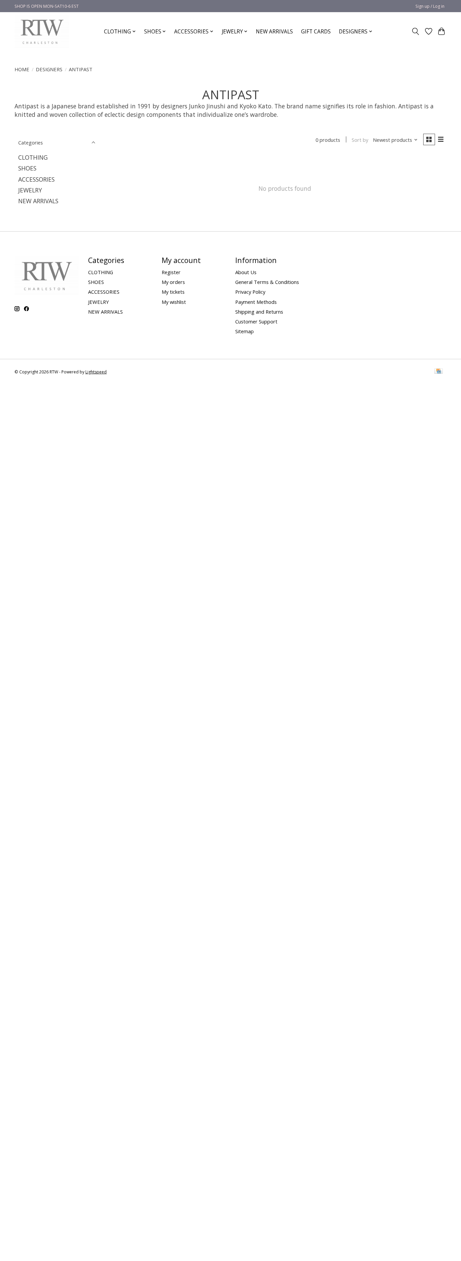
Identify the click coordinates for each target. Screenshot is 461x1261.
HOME (22, 69)
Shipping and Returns (259, 311)
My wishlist (174, 301)
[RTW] (42, 31)
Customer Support (256, 321)
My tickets (173, 291)
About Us (245, 272)
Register (171, 272)
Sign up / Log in (429, 6)
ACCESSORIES (36, 179)
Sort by (360, 139)
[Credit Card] (438, 371)
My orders (173, 282)
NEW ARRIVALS (274, 31)
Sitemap (244, 331)
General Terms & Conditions (267, 282)
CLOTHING (33, 157)
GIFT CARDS (316, 31)
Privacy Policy (250, 291)
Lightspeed (96, 372)
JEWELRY (30, 190)
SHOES (27, 168)
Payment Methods (256, 301)
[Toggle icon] (416, 31)
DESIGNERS (49, 69)
